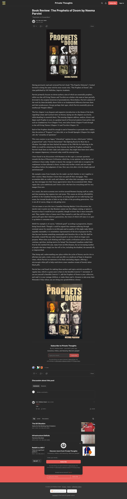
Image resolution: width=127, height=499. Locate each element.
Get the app (72, 491)
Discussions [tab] (45, 418)
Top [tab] (34, 418)
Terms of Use (72, 465)
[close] (80, 443)
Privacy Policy (76, 467)
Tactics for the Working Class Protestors (44, 426)
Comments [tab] (36, 386)
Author (38, 404)
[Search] (102, 3)
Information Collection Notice (63, 467)
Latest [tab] (38, 418)
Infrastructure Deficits (41, 436)
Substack (55, 495)
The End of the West (38, 438)
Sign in (121, 3)
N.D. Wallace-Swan (41, 20)
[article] (63, 427)
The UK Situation (38, 424)
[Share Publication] (105, 3)
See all (35, 461)
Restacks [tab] (43, 386)
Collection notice (76, 487)
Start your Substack (59, 491)
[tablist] (39, 386)
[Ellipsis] (94, 402)
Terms (69, 487)
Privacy (64, 487)
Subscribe (113, 3)
